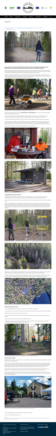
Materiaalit (17, 16)
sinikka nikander (36, 418)
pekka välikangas (29, 418)
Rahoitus (31, 16)
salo (33, 418)
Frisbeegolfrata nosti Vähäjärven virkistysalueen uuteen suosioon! (24, 28)
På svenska (38, 16)
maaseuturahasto (24, 418)
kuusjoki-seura (10, 418)
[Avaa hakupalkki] (50, 16)
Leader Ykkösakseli (15, 418)
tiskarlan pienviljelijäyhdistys (45, 418)
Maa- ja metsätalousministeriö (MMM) (9, 428)
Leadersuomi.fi (5, 430)
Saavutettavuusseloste (24, 431)
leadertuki (20, 418)
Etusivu (6, 16)
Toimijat (24, 16)
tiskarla (40, 418)
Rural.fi (4, 433)
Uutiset (10, 16)
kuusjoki (7, 418)
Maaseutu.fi (5, 427)
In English (45, 16)
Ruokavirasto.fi (5, 429)
